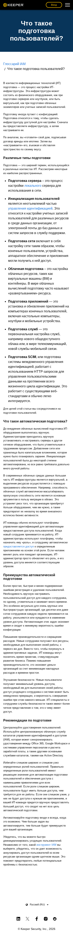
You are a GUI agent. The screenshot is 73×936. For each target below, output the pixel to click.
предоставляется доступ (18, 546)
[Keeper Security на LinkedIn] (18, 918)
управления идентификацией (30, 208)
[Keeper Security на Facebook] (36, 918)
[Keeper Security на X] (27, 918)
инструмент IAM (46, 844)
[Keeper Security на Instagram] (45, 918)
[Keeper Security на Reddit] (54, 918)
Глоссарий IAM (14, 64)
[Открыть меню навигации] (67, 5)
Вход (54, 4)
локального (32, 185)
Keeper (13, 4)
